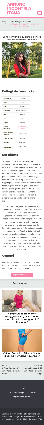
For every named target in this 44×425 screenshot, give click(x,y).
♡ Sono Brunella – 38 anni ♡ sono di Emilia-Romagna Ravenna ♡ (22, 354)
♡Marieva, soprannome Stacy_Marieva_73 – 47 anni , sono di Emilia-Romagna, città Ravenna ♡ (22, 318)
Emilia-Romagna (22, 127)
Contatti (22, 388)
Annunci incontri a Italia (19, 8)
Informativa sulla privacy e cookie (22, 392)
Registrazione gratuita (22, 275)
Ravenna (22, 128)
